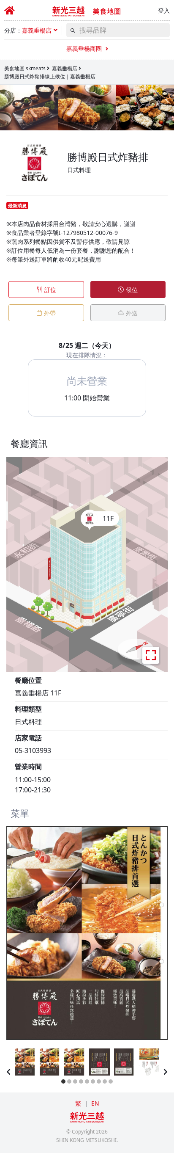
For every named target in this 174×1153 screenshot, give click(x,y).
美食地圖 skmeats (25, 68)
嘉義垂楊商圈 (84, 48)
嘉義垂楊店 (64, 68)
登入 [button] (164, 10)
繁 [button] (78, 1103)
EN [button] (95, 1103)
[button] (39, 30)
